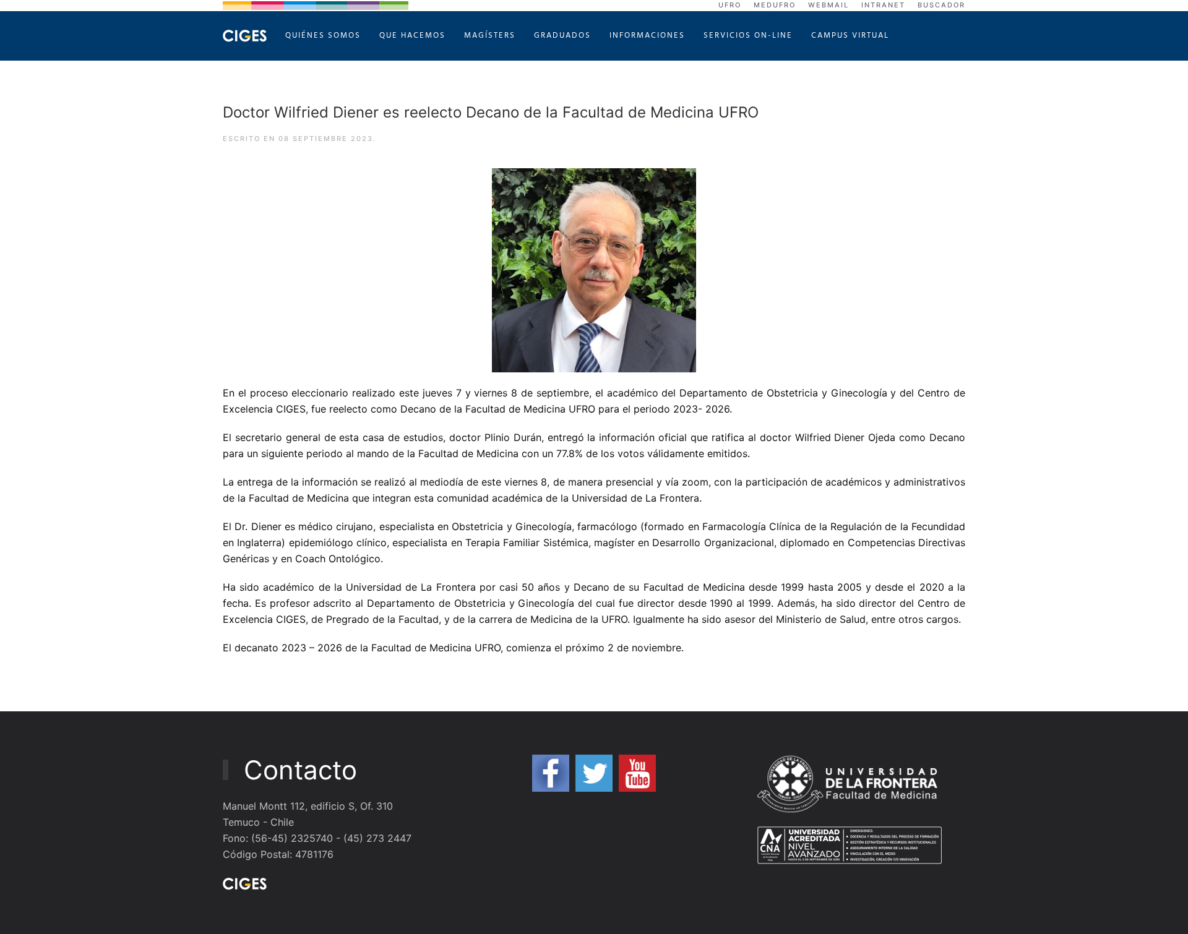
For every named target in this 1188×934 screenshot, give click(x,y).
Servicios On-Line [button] (748, 35)
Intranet (883, 5)
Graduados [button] (562, 35)
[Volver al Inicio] (245, 36)
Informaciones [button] (647, 35)
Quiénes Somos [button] (323, 35)
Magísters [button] (489, 35)
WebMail (828, 5)
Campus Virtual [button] (850, 35)
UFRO (729, 5)
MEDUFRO (775, 5)
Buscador (941, 5)
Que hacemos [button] (412, 35)
